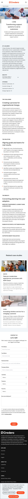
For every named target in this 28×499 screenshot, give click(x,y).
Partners (3, 454)
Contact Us (3, 471)
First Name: (4, 346)
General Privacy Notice (6, 478)
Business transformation (7, 83)
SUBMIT (14, 424)
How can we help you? (6, 396)
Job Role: (3, 374)
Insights (2, 457)
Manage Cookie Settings (9, 492)
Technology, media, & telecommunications (6, 77)
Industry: (3, 381)
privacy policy (8, 414)
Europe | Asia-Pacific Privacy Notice (8, 481)
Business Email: (5, 360)
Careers (2, 467)
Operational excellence (7, 88)
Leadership (3, 464)
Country (3, 388)
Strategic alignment (6, 90)
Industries (3, 450)
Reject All (20, 492)
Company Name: (5, 367)
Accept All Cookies (13, 496)
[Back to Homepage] (14, 2)
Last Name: (4, 353)
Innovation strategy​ (6, 86)
